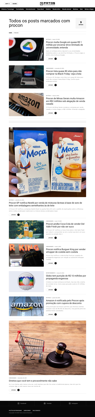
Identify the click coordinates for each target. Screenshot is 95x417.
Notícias (48, 39)
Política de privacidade (15, 410)
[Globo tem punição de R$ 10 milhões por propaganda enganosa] (26, 281)
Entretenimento (50, 273)
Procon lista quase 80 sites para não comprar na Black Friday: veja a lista (64, 73)
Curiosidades (49, 68)
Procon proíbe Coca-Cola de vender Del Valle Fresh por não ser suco (65, 225)
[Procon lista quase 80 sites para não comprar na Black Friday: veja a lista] (26, 76)
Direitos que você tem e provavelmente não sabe (33, 380)
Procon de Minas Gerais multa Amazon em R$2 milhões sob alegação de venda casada (65, 101)
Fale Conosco (36, 410)
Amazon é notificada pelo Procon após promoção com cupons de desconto (65, 302)
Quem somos (27, 410)
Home (10, 33)
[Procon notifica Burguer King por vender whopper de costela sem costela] (26, 255)
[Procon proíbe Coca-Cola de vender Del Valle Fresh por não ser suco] (26, 229)
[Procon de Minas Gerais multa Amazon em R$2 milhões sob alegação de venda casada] (26, 104)
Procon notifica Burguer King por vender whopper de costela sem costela (66, 251)
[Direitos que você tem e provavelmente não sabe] (47, 348)
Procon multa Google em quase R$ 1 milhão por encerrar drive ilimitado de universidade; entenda (64, 45)
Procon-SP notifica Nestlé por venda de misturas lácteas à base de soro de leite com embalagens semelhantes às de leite (45, 204)
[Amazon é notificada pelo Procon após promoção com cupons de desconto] (26, 306)
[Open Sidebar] (90, 17)
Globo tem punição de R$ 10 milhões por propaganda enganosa (66, 277)
